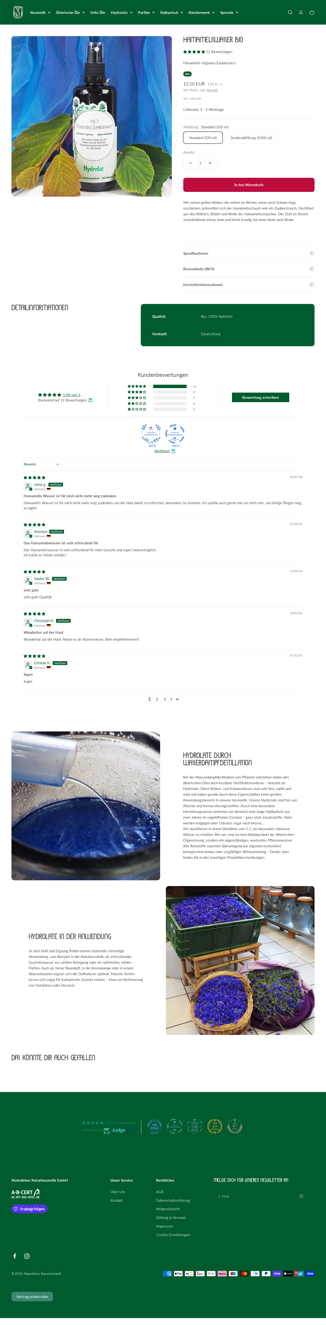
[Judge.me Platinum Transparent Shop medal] (174, 1126)
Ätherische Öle (68, 12)
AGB (159, 1192)
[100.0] (151, 433)
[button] (194, 51)
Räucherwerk (199, 12)
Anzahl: (189, 152)
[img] (34, 477)
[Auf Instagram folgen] (27, 1256)
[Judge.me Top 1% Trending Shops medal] (214, 1126)
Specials (226, 12)
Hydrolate (119, 12)
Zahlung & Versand (170, 1217)
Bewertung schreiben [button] (260, 397)
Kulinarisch (169, 12)
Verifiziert (162, 451)
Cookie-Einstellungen (173, 1235)
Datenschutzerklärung (173, 1200)
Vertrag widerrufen (32, 1296)
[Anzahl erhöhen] (210, 163)
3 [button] (165, 699)
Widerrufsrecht (168, 1209)
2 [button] (157, 699)
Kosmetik (38, 12)
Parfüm (144, 12)
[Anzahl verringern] (190, 163)
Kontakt (116, 1200)
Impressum (164, 1226)
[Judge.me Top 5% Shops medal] (234, 1126)
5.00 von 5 (71, 395)
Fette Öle (97, 12)
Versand (211, 90)
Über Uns (117, 1192)
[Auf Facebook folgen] (14, 1256)
